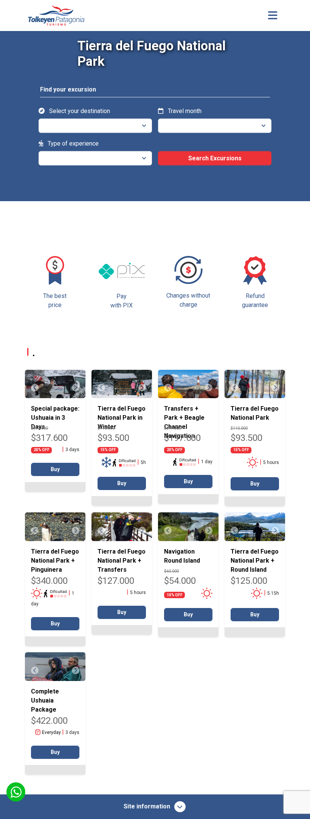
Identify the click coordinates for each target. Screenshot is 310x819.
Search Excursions (215, 157)
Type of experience (72, 143)
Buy (55, 469)
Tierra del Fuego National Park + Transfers (122, 560)
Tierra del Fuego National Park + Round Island (255, 560)
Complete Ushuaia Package (45, 700)
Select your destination (79, 110)
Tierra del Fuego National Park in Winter (122, 417)
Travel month (184, 110)
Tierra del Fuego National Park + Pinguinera (55, 560)
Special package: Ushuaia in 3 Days (55, 417)
